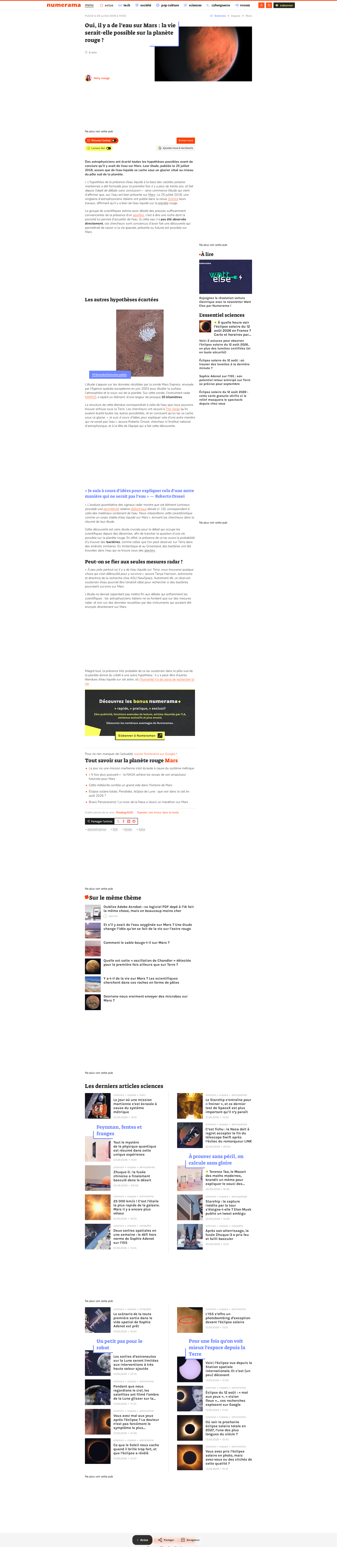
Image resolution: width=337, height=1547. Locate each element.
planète (163, 203)
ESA (115, 829)
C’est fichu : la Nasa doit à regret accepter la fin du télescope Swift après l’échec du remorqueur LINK (229, 1135)
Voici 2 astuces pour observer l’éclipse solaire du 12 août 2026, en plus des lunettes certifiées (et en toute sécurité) (224, 346)
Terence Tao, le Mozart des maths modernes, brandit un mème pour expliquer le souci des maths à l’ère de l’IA (226, 1178)
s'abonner (286, 5)
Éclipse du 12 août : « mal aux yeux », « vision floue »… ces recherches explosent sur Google (227, 1398)
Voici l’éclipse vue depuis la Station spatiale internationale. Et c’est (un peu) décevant (229, 1369)
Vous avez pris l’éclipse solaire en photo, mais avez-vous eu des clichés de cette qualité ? (229, 1457)
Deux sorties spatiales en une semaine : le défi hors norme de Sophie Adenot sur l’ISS (134, 1236)
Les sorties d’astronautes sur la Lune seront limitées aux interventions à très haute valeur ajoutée (135, 1362)
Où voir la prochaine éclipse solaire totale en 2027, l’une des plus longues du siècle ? (226, 1428)
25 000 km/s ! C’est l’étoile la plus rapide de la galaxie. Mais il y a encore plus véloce (136, 1207)
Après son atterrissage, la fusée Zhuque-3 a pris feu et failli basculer (227, 1235)
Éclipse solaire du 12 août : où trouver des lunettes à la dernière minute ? (224, 364)
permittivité (111, 509)
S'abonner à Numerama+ (137, 735)
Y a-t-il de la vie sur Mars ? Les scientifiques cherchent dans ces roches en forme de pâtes (141, 980)
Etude (128, 829)
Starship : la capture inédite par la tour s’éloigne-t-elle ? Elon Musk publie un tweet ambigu (228, 1207)
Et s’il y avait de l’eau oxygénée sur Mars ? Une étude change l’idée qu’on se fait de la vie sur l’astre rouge (148, 927)
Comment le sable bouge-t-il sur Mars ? (137, 943)
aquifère (138, 215)
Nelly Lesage (102, 78)
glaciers (149, 550)
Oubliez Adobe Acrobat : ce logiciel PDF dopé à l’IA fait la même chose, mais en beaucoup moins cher (149, 909)
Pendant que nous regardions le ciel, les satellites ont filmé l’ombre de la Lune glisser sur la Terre (136, 1392)
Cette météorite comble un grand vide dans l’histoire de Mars (130, 785)
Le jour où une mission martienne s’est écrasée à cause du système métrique (141, 768)
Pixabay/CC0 (124, 812)
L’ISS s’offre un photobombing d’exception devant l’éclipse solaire (228, 1318)
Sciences (220, 15)
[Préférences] (269, 5)
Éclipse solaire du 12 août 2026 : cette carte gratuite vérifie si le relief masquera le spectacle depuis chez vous (223, 397)
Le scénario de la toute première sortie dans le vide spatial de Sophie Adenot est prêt (132, 1320)
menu (89, 5)
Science (173, 199)
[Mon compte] (261, 5)
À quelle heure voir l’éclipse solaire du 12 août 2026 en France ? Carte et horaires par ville (232, 328)
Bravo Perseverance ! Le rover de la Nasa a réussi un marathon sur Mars (138, 802)
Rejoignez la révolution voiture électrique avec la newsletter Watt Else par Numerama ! (225, 302)
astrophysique (96, 829)
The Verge (173, 409)
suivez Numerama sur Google (154, 754)
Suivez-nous (186, 140)
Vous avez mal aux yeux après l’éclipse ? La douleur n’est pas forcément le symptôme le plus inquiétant (136, 1422)
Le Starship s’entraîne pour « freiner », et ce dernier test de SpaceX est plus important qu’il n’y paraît (228, 1106)
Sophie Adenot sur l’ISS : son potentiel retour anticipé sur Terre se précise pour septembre (224, 380)
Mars (249, 15)
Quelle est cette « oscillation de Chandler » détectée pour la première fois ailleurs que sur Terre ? (147, 962)
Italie (141, 829)
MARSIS (91, 397)
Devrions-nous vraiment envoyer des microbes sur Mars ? (146, 998)
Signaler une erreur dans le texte (158, 812)
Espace (235, 15)
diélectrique (138, 509)
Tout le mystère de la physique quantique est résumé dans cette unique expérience (134, 1148)
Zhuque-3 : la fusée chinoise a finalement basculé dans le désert (132, 1176)
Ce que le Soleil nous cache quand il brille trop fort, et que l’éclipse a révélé (136, 1449)
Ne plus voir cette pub (99, 131)
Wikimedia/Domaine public (109, 375)
